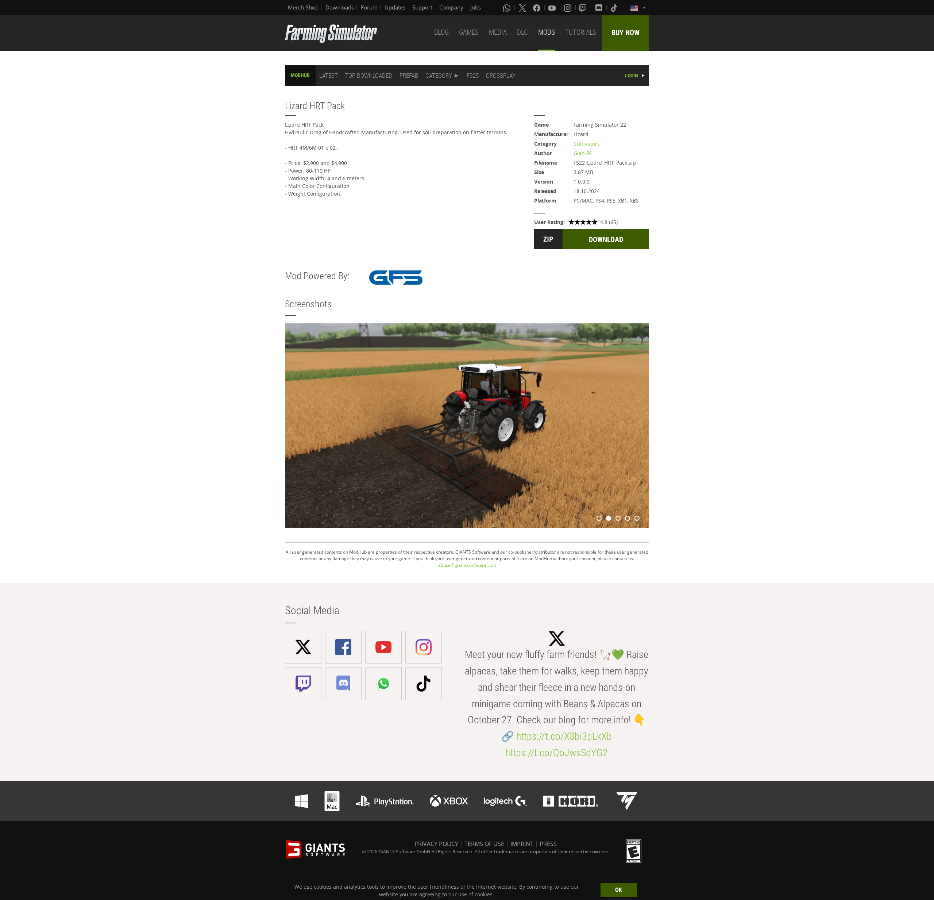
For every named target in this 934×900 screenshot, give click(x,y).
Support (422, 7)
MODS (546, 32)
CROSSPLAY (501, 75)
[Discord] (599, 8)
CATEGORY (438, 75)
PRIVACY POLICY (436, 844)
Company (451, 7)
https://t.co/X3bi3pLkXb (564, 736)
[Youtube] (552, 8)
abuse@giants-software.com (467, 565)
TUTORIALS (581, 32)
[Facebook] (537, 8)
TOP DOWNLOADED (368, 75)
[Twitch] (583, 8)
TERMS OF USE (484, 844)
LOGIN (631, 75)
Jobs (475, 7)
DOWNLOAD (606, 239)
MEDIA (498, 32)
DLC (522, 32)
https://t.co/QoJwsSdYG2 (556, 753)
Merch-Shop (303, 7)
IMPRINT (521, 844)
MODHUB (300, 75)
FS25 (473, 75)
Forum (369, 7)
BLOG (441, 32)
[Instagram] (568, 8)
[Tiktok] (614, 8)
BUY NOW (625, 32)
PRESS (548, 844)
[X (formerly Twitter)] (522, 8)
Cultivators (587, 143)
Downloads (339, 7)
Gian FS (583, 153)
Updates (395, 7)
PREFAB (409, 75)
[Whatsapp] (507, 8)
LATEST (328, 75)
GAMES (469, 32)
